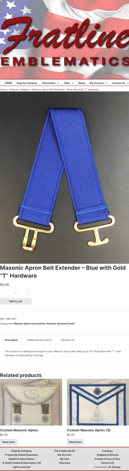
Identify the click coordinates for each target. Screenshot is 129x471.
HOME (8, 83)
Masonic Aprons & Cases (61, 323)
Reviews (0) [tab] (67, 339)
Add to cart (15, 301)
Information (48, 83)
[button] (125, 96)
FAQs (67, 83)
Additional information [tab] (39, 339)
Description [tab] (11, 339)
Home (3, 89)
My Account (97, 83)
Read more (8, 442)
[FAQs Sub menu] (73, 83)
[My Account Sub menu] (106, 83)
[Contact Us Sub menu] (128, 83)
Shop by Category (27, 83)
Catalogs (107, 450)
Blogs (82, 83)
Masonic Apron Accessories (29, 323)
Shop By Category (21, 450)
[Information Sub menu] (58, 83)
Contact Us (118, 83)
